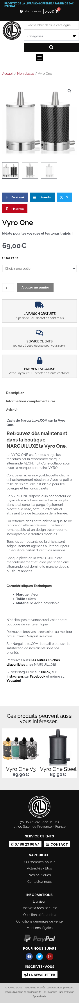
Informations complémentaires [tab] (30, 401)
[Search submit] (51, 47)
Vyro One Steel (58, 769)
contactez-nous (54, 987)
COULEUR (10, 258)
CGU (45, 992)
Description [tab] (15, 393)
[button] (39, 57)
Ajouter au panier (35, 287)
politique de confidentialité (27, 992)
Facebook (37, 676)
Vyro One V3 (21, 769)
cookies (53, 992)
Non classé (25, 74)
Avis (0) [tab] (12, 409)
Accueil (7, 74)
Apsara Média (39, 996)
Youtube (13, 680)
